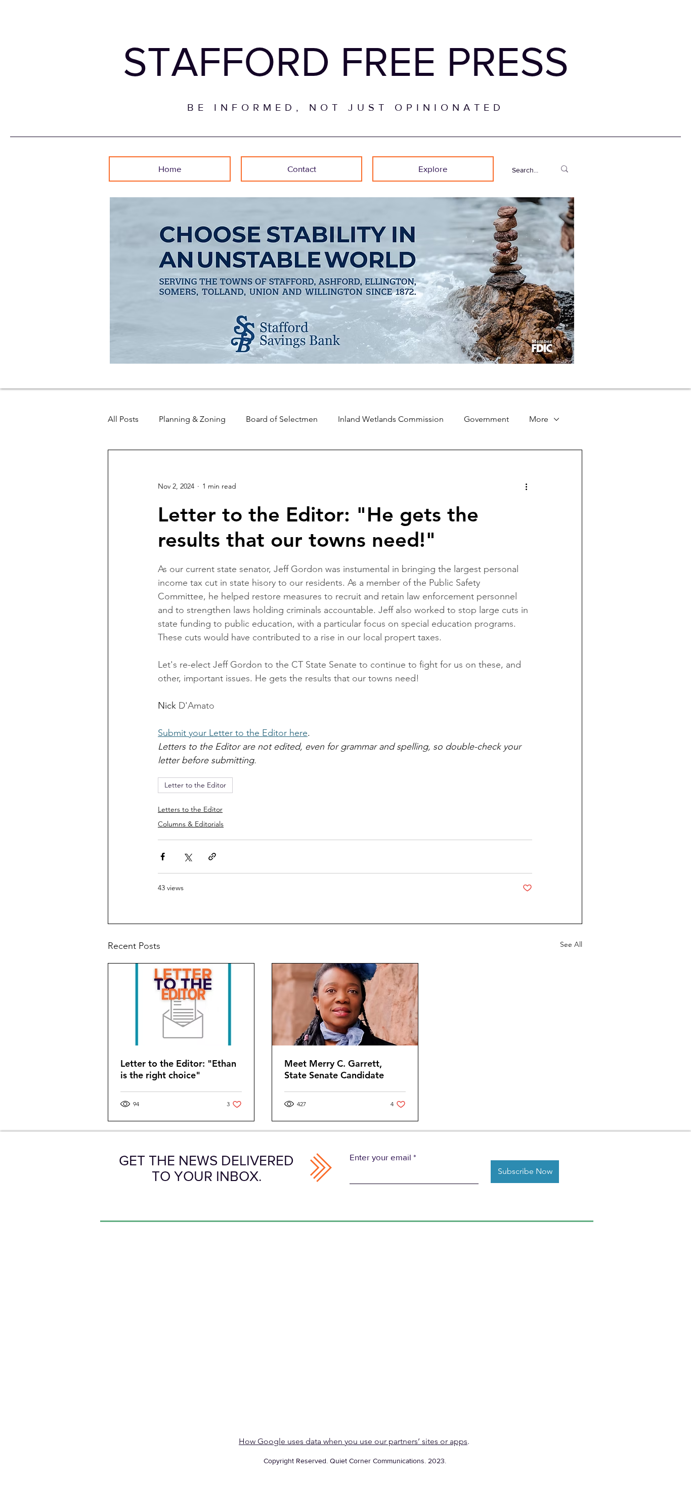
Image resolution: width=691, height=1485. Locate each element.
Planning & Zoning (192, 419)
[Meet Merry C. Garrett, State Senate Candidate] (345, 1004)
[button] (433, 169)
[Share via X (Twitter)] (187, 856)
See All (571, 944)
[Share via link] (212, 856)
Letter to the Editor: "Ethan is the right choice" (178, 1069)
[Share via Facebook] (162, 856)
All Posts (123, 419)
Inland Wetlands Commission (391, 419)
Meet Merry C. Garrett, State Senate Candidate (334, 1069)
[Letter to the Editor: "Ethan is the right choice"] (181, 1004)
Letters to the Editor (190, 809)
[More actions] (526, 487)
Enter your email (380, 1157)
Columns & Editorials (191, 823)
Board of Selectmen (282, 419)
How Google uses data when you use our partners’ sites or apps (353, 1441)
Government (486, 419)
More (538, 419)
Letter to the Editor (195, 785)
